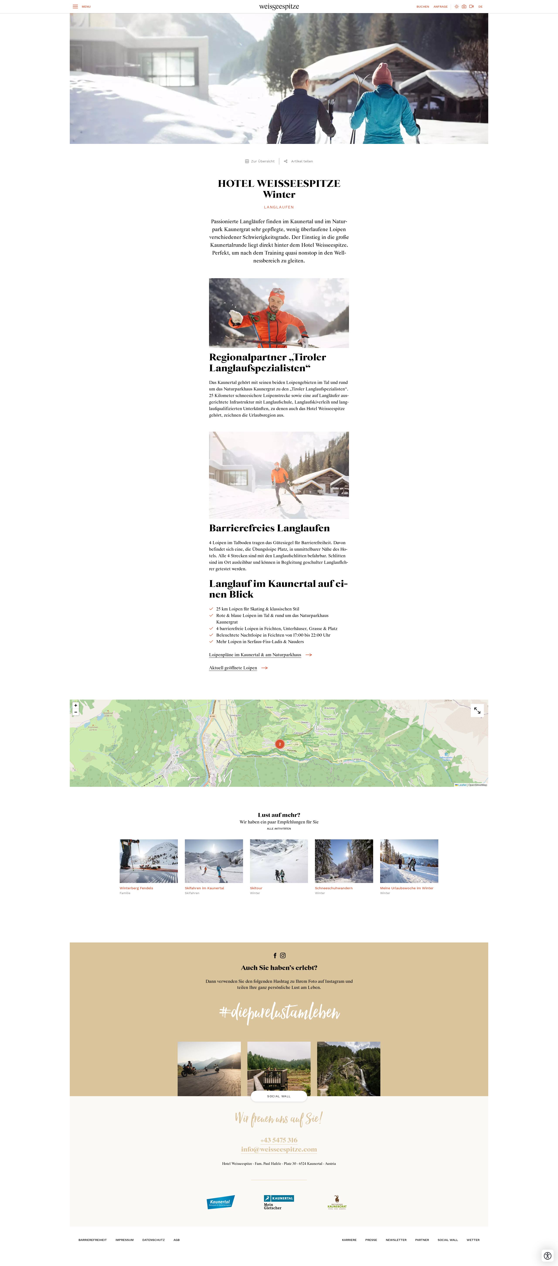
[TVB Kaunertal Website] (221, 1202)
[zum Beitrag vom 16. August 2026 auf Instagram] (348, 1069)
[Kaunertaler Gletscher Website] (279, 1202)
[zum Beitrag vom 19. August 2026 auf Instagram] (279, 1069)
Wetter (473, 1240)
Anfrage (441, 6)
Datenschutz (153, 1240)
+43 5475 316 (279, 1141)
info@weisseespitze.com (279, 1150)
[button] (287, 161)
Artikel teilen (302, 161)
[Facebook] (275, 955)
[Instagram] (283, 955)
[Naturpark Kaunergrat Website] (337, 1202)
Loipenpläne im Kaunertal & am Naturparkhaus (255, 655)
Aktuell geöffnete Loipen (233, 668)
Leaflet (462, 785)
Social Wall (279, 1096)
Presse (371, 1240)
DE (480, 6)
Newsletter (396, 1240)
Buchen (423, 6)
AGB (177, 1240)
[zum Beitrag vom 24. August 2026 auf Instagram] (209, 1069)
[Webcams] (471, 6)
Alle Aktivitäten (279, 828)
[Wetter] (456, 6)
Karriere (349, 1240)
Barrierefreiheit (92, 1240)
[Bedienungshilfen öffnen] (548, 1256)
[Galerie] (464, 6)
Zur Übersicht (263, 161)
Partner (422, 1240)
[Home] (279, 7)
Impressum (125, 1240)
